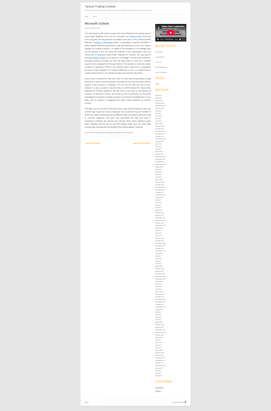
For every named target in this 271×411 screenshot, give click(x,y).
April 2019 (158, 149)
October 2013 (159, 304)
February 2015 (159, 269)
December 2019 (160, 131)
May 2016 (158, 233)
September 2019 (160, 139)
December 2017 (160, 187)
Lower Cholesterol (161, 72)
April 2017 (158, 208)
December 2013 (160, 299)
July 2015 (158, 256)
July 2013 (158, 312)
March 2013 (159, 322)
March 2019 (159, 151)
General (159, 387)
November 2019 (160, 134)
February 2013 (159, 325)
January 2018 (159, 185)
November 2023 (160, 106)
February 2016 (159, 238)
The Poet (158, 62)
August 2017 (159, 197)
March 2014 (159, 292)
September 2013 (160, 307)
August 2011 (159, 368)
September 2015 (160, 251)
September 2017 (160, 195)
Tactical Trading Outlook (100, 6)
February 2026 (159, 103)
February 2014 (159, 294)
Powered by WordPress (178, 402)
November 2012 (160, 332)
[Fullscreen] (184, 39)
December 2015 (160, 243)
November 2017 (160, 190)
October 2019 (159, 136)
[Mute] (180, 39)
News (93, 132)
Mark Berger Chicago (97, 58)
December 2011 (160, 358)
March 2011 (159, 376)
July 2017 (158, 200)
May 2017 (158, 205)
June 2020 (158, 116)
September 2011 (160, 365)
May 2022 (158, 111)
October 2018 (159, 162)
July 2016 (158, 230)
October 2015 (159, 248)
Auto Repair (159, 52)
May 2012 (158, 345)
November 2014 (160, 276)
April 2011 (158, 373)
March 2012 (159, 350)
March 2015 (159, 266)
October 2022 (159, 108)
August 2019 (159, 141)
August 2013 (159, 309)
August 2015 (159, 253)
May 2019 (158, 146)
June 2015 (158, 258)
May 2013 (158, 317)
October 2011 (159, 363)
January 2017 (159, 215)
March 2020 (159, 123)
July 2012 (158, 340)
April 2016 (158, 236)
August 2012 (159, 337)
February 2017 (159, 213)
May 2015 (158, 261)
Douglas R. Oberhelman (103, 42)
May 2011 (158, 371)
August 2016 (159, 228)
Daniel (87, 28)
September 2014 (160, 279)
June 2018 (158, 172)
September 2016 (160, 225)
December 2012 (160, 330)
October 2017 (159, 192)
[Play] (158, 39)
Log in (86, 402)
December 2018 (160, 157)
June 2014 (158, 284)
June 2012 (158, 343)
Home (86, 16)
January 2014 (159, 297)
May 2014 (158, 286)
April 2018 (158, 177)
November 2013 (160, 302)
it (113, 132)
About (95, 16)
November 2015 (160, 246)
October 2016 (159, 223)
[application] (170, 32)
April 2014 (158, 289)
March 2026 (159, 101)
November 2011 (160, 360)
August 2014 (159, 281)
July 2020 (158, 113)
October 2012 (159, 335)
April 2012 (158, 348)
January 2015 (159, 271)
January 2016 (159, 241)
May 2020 (158, 118)
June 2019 (158, 144)
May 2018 (158, 174)
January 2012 (159, 355)
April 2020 (158, 121)
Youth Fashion (159, 57)
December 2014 (160, 274)
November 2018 (160, 159)
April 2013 (158, 320)
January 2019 (159, 154)
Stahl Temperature (161, 67)
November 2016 (160, 220)
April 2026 (158, 98)
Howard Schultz (135, 36)
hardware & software (106, 132)
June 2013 (158, 314)
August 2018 (159, 167)
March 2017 (159, 210)
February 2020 (159, 126)
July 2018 (158, 169)
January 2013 (159, 327)
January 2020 (159, 129)
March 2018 (159, 180)
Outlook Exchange (92, 143)
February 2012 (159, 353)
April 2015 (158, 264)
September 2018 (160, 164)
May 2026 (158, 95)
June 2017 (158, 202)
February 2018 (159, 182)
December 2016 (160, 218)
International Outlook (142, 143)
